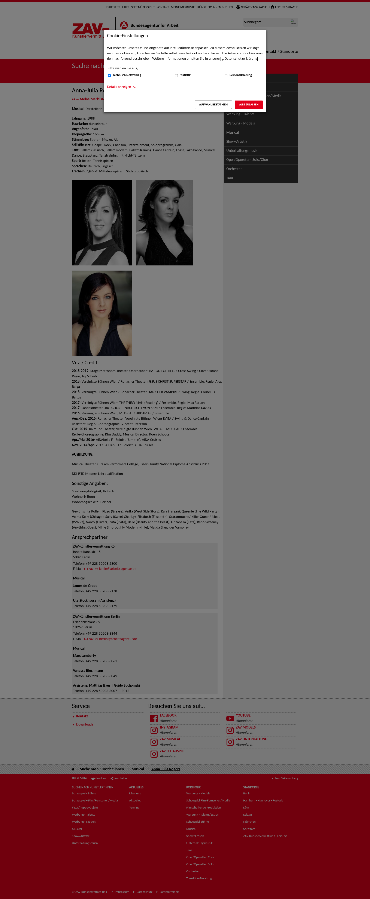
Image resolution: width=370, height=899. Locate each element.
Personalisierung (241, 75)
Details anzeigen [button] (119, 87)
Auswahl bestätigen (213, 104)
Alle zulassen (248, 104)
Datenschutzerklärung (241, 59)
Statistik (185, 75)
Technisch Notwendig (127, 75)
